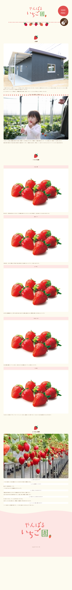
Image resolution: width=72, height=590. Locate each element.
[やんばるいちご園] (36, 11)
